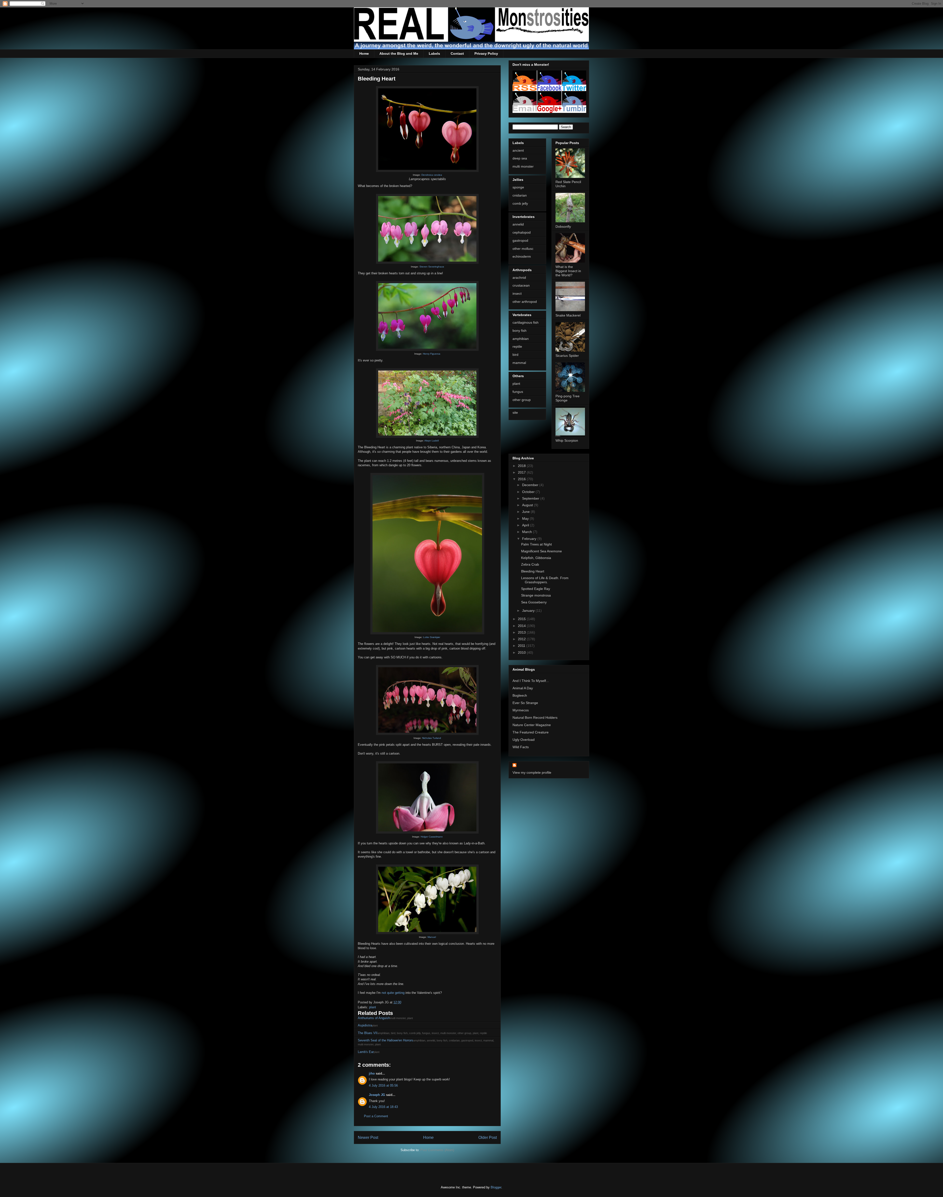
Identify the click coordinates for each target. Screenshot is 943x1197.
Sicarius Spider (567, 356)
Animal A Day (523, 688)
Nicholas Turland (431, 738)
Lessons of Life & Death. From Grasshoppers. (545, 580)
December (530, 485)
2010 (522, 652)
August (528, 505)
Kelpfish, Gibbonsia (536, 558)
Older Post (487, 1137)
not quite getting (393, 993)
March (527, 532)
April (526, 525)
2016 (522, 479)
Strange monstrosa (536, 595)
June (526, 512)
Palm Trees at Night (536, 544)
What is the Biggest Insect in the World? (568, 271)
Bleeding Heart (532, 571)
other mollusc (523, 249)
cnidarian (520, 195)
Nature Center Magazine (532, 725)
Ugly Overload (524, 740)
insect (517, 293)
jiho (372, 1073)
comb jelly (520, 203)
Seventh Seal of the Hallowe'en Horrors (385, 1040)
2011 (522, 646)
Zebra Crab (530, 564)
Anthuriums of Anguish (374, 1018)
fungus (518, 392)
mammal (519, 363)
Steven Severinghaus (431, 266)
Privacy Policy (486, 53)
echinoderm (522, 256)
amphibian (521, 339)
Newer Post (368, 1137)
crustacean (521, 285)
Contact (457, 53)
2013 (522, 632)
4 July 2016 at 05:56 (383, 1085)
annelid (518, 224)
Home (364, 53)
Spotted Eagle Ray (535, 589)
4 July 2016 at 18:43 (383, 1107)
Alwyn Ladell (431, 440)
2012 (522, 639)
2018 (522, 466)
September (531, 498)
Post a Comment (376, 1116)
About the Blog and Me (398, 53)
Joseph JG (377, 1095)
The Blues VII (367, 1033)
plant (372, 1007)
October (529, 492)
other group (522, 400)
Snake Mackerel (568, 315)
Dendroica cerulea (431, 174)
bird (515, 355)
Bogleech (520, 695)
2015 (522, 619)
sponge (518, 187)
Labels (434, 53)
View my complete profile (532, 772)
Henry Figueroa (431, 353)
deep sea (520, 158)
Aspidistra (365, 1025)
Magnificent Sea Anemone (541, 551)
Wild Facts (521, 747)
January (529, 610)
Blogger (496, 1187)
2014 (522, 626)
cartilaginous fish (526, 322)
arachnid (519, 277)
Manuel (432, 937)
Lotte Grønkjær (431, 637)
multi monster (523, 166)
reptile (517, 346)
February (529, 539)
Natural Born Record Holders (535, 717)
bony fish (520, 330)
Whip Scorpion (566, 440)
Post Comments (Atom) (437, 1150)
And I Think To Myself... (531, 681)
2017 (522, 472)
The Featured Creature (531, 732)
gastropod (520, 240)
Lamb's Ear (366, 1052)
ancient (518, 150)
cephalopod (522, 232)
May (526, 518)
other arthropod (525, 302)
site (515, 412)
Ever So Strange (525, 703)
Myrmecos (521, 710)
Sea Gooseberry (534, 602)
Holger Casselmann (432, 836)
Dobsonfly (563, 226)
